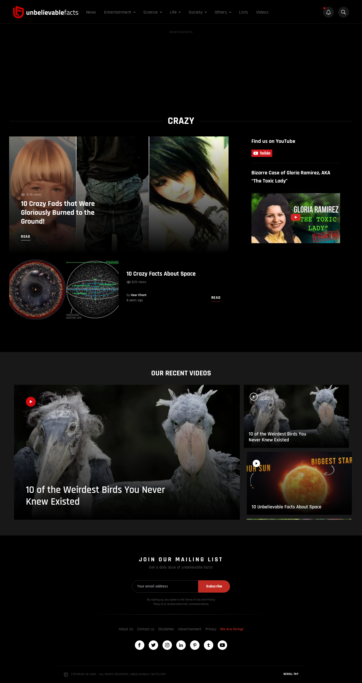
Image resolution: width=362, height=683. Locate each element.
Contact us (145, 629)
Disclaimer (166, 629)
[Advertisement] (181, 69)
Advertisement (189, 629)
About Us (126, 629)
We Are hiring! (231, 629)
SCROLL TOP (290, 674)
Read (216, 297)
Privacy (210, 629)
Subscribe (214, 586)
